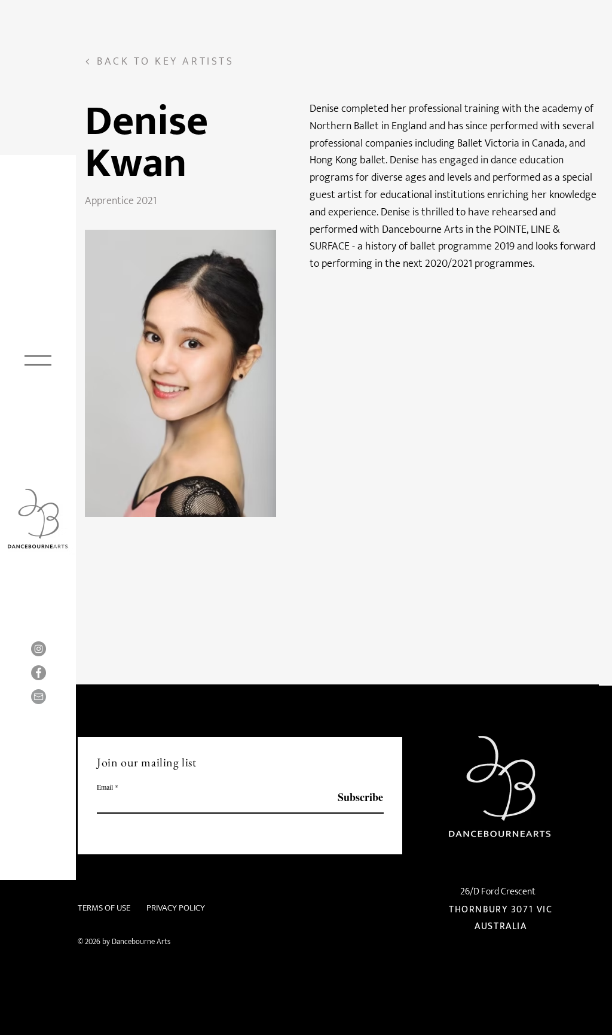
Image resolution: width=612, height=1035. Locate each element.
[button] (38, 360)
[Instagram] (38, 648)
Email (105, 786)
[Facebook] (38, 672)
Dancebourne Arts (141, 941)
